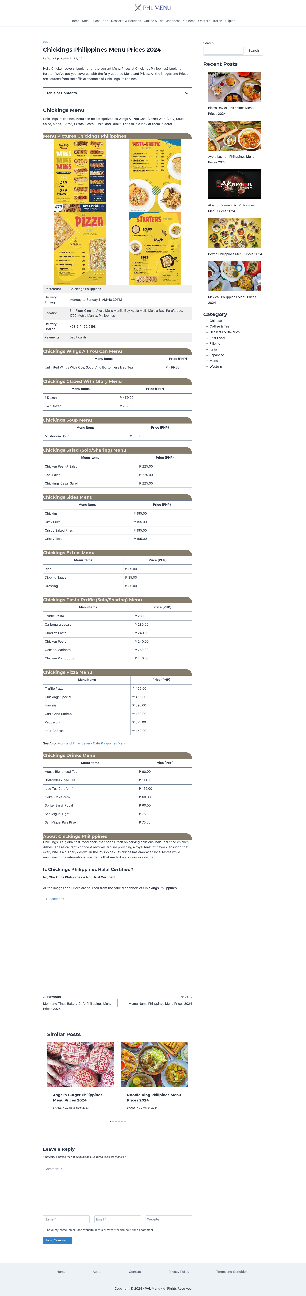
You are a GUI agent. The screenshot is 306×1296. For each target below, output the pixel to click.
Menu (86, 21)
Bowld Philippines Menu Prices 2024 (235, 254)
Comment (53, 1169)
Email (101, 1219)
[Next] (181, 1080)
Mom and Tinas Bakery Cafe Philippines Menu (92, 743)
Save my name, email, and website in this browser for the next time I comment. (100, 1230)
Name (50, 1219)
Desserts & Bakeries (126, 21)
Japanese (173, 21)
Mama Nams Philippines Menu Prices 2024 (160, 1000)
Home (75, 21)
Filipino (230, 21)
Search (208, 43)
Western (204, 21)
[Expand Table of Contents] (187, 93)
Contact (135, 1272)
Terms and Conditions (232, 1272)
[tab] (110, 1121)
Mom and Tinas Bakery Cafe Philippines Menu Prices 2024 (77, 1003)
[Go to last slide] (53, 1080)
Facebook (56, 899)
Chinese (189, 21)
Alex (49, 58)
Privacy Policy (178, 1272)
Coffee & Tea (153, 21)
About (97, 1272)
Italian (217, 21)
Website (153, 1219)
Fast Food (100, 21)
